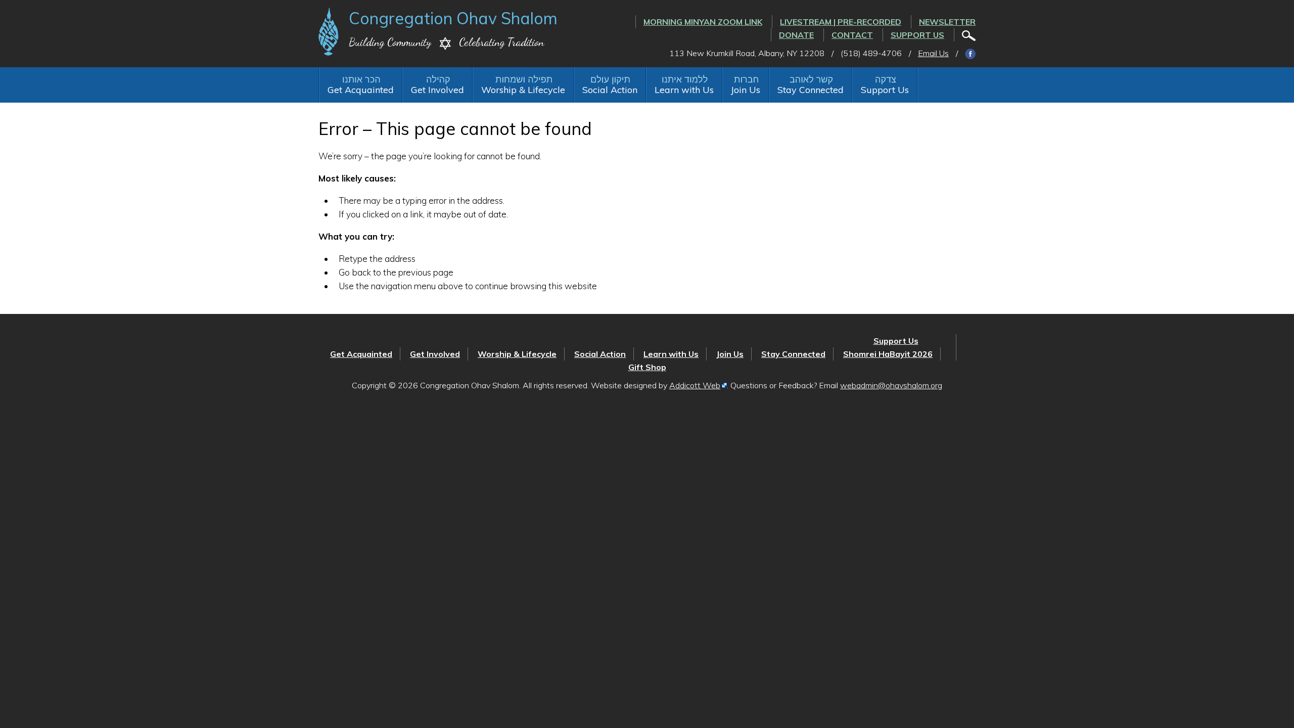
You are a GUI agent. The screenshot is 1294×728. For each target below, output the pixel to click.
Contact (852, 35)
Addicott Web (694, 385)
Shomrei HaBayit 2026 (888, 354)
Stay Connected (810, 90)
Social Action (609, 90)
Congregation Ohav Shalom (453, 18)
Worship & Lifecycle (523, 90)
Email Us (933, 53)
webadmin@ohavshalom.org (891, 385)
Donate (796, 35)
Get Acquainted (361, 90)
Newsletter (947, 22)
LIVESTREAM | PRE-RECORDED (840, 22)
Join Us (745, 90)
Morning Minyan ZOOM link (702, 22)
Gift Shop (647, 367)
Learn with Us (684, 90)
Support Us (917, 35)
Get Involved (437, 90)
